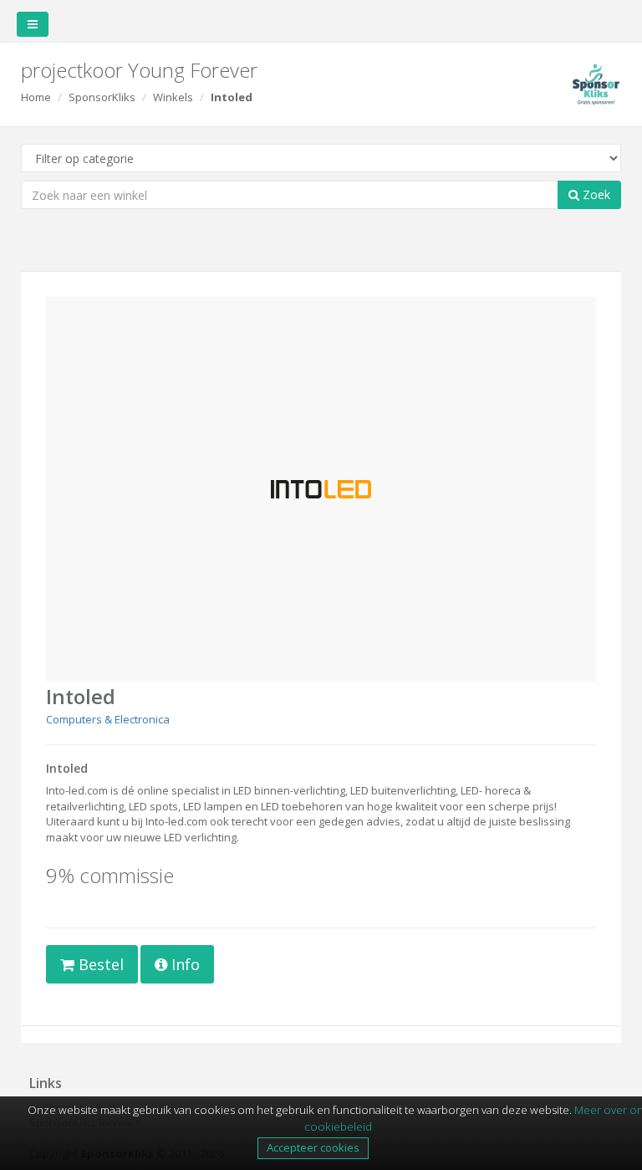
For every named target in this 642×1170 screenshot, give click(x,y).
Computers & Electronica (108, 719)
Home (36, 97)
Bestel (99, 964)
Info (183, 964)
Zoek (594, 194)
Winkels (173, 97)
